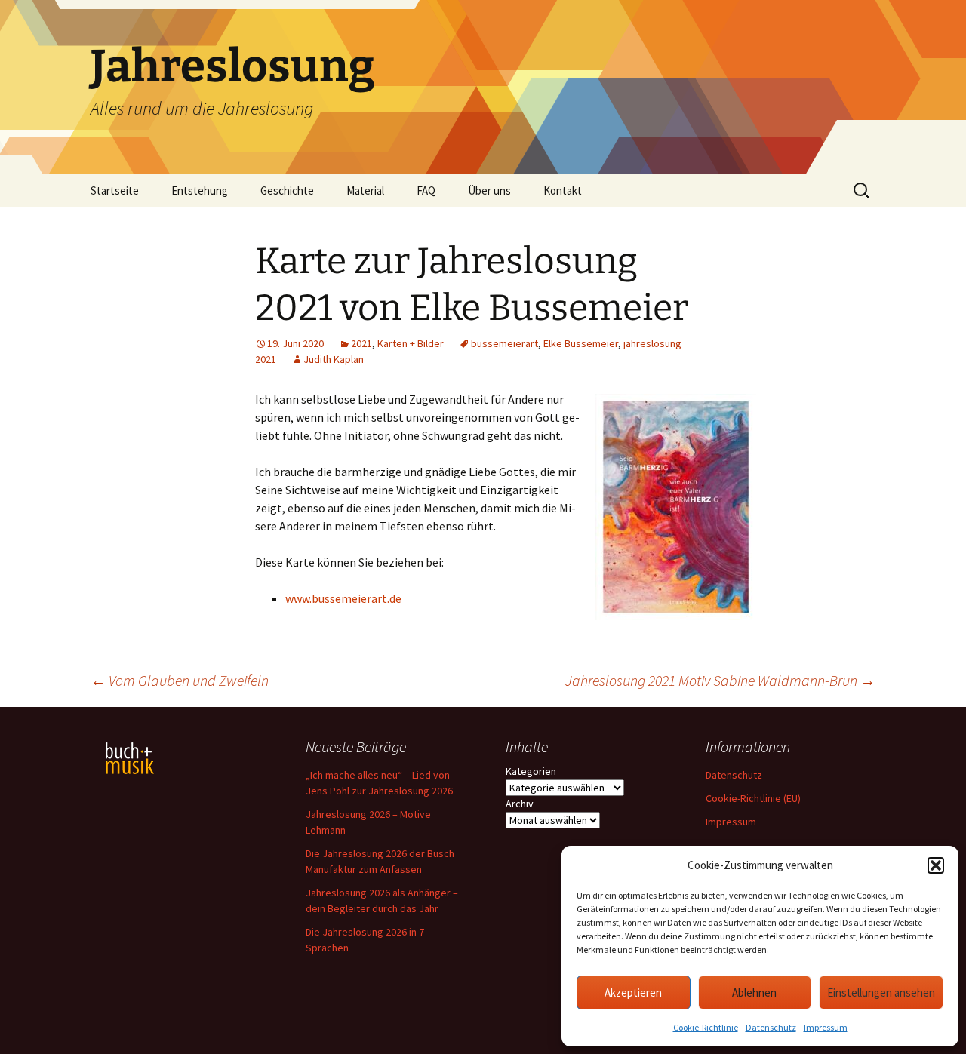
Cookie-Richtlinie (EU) (753, 798)
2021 (361, 343)
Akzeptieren (633, 992)
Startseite (115, 190)
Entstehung (199, 190)
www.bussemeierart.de (343, 598)
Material (365, 190)
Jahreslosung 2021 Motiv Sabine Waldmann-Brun (720, 680)
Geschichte (287, 190)
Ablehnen (754, 992)
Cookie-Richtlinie (705, 1027)
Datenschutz (771, 1027)
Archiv (520, 803)
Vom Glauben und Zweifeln (180, 680)
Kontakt (562, 190)
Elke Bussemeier (580, 343)
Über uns (489, 190)
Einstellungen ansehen (881, 992)
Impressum (826, 1027)
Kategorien (531, 771)
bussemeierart (504, 343)
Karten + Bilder (410, 343)
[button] (935, 865)
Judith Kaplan (333, 359)
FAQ (426, 190)
